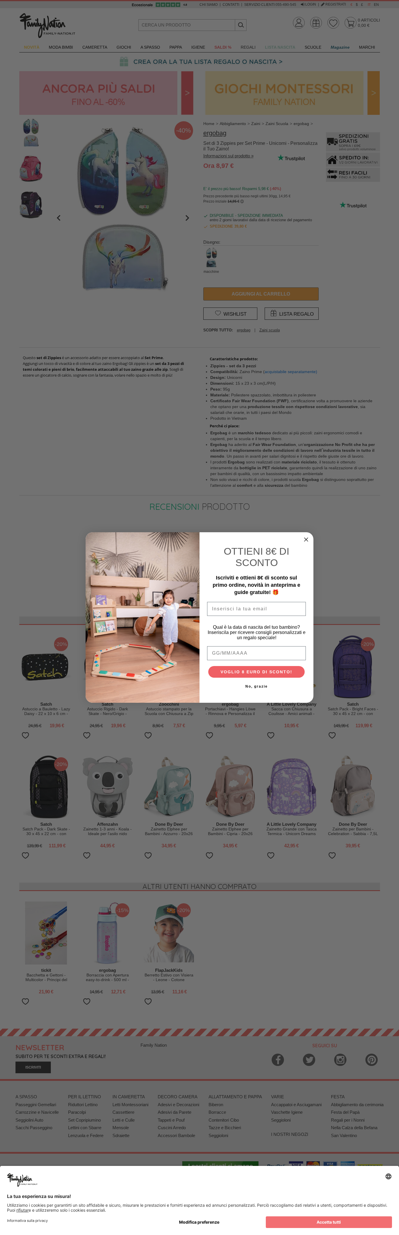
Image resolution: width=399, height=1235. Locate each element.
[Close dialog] (306, 539)
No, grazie (256, 686)
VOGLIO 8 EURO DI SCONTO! (256, 672)
